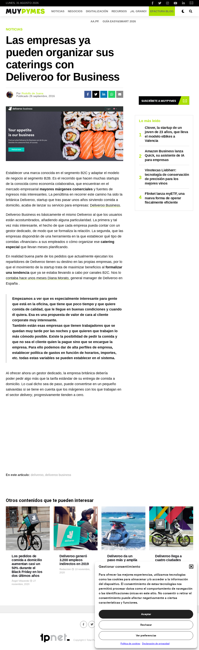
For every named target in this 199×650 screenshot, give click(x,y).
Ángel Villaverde (20, 581)
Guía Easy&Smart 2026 (119, 21)
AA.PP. (95, 21)
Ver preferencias (146, 635)
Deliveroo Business (105, 205)
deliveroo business (58, 475)
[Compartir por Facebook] (87, 94)
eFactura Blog (162, 11)
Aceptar (146, 614)
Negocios (75, 11)
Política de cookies (130, 643)
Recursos (119, 11)
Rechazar (146, 625)
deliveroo (37, 475)
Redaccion (65, 569)
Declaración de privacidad (155, 643)
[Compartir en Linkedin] (103, 94)
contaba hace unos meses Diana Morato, (38, 278)
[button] (191, 567)
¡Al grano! (138, 11)
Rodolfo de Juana (32, 93)
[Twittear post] (95, 94)
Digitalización (97, 11)
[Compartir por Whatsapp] (111, 94)
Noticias (57, 11)
